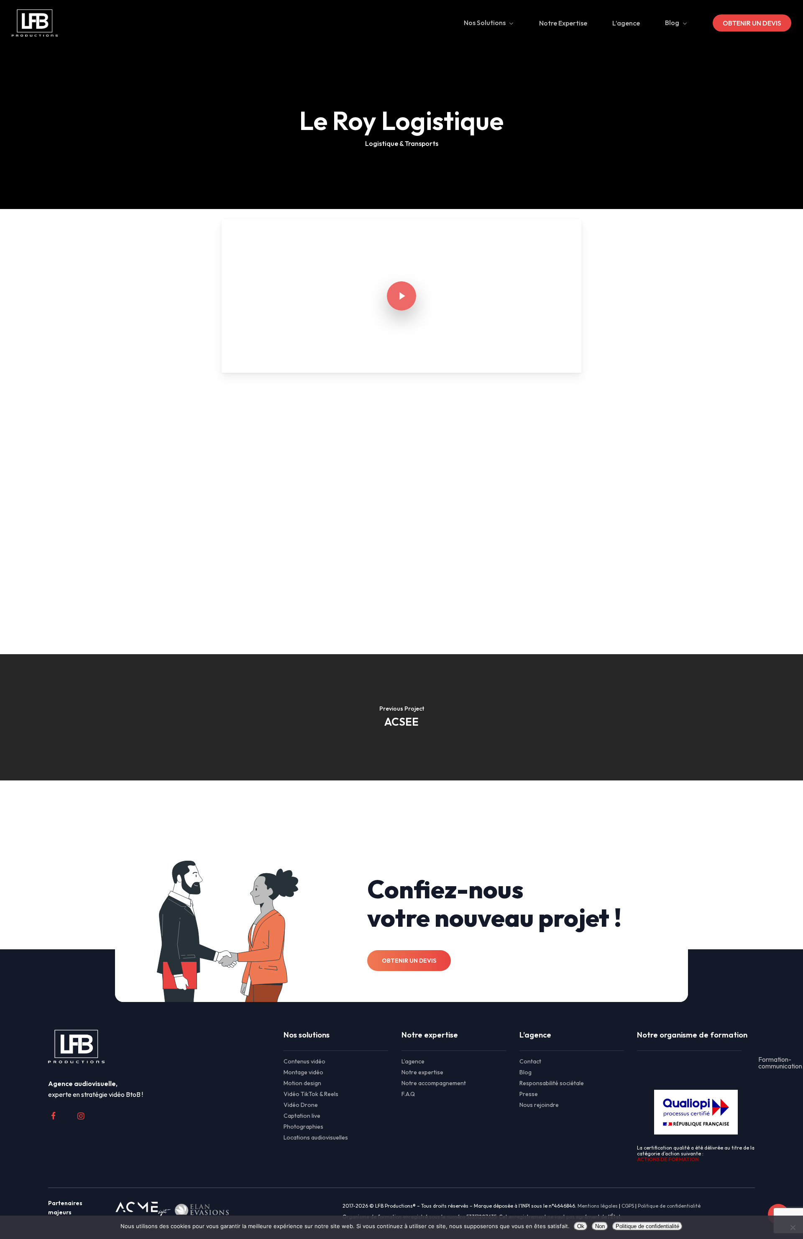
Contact (530, 1061)
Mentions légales (598, 1206)
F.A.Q (408, 1094)
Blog (525, 1072)
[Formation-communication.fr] (696, 1062)
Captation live (302, 1115)
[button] (409, 960)
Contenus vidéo (304, 1061)
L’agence (413, 1061)
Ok (580, 1226)
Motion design (302, 1083)
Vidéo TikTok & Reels (311, 1094)
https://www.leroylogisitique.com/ (409, 514)
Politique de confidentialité (669, 1206)
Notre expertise (422, 1072)
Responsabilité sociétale (551, 1083)
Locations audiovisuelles (316, 1137)
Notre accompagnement (434, 1083)
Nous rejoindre (539, 1105)
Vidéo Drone (301, 1105)
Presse (528, 1094)
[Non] (792, 1227)
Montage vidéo (303, 1072)
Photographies (303, 1126)
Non (600, 1226)
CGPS (627, 1206)
